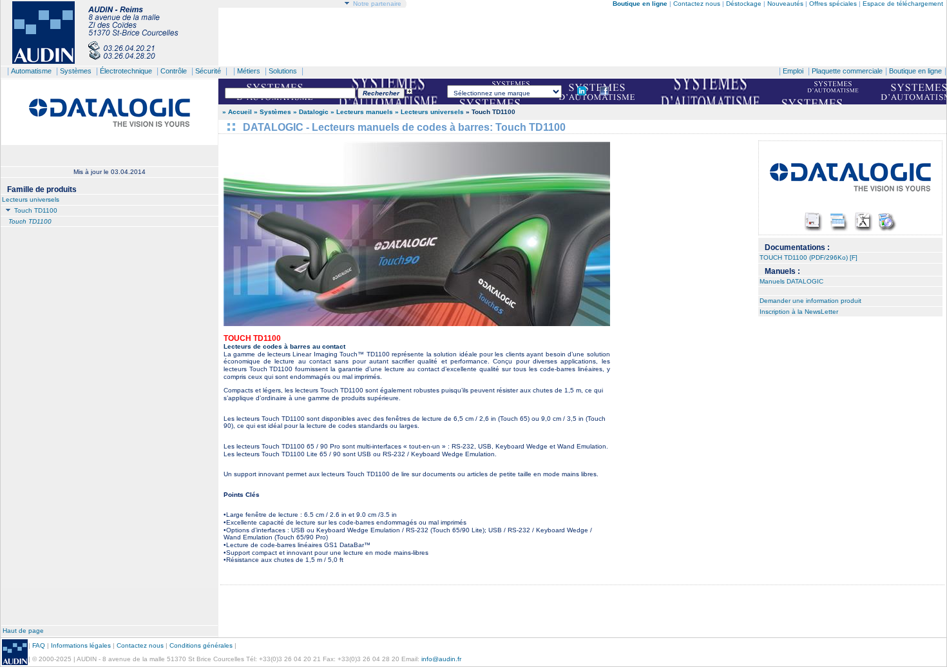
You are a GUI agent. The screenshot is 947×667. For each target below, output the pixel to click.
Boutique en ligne (915, 71)
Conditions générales (201, 645)
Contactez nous (696, 3)
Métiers (248, 71)
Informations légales (81, 645)
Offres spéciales (834, 3)
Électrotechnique (126, 71)
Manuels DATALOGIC (791, 281)
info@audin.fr (441, 658)
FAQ (38, 645)
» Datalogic (311, 111)
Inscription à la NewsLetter (799, 311)
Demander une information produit (810, 300)
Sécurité (208, 71)
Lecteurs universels (30, 199)
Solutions (283, 71)
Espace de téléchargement (903, 3)
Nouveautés (785, 3)
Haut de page (23, 630)
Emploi (793, 71)
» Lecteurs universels (429, 111)
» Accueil (237, 111)
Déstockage (743, 3)
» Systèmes (272, 111)
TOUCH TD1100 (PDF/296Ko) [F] (808, 257)
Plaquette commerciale (847, 71)
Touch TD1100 (34, 210)
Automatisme (31, 71)
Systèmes (75, 71)
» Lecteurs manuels (362, 111)
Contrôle (173, 71)
